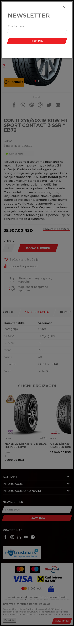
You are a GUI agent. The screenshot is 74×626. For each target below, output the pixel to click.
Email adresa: (16, 26)
